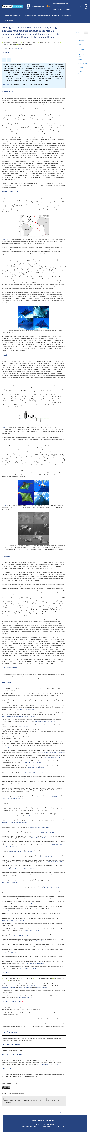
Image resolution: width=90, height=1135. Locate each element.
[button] (80, 6)
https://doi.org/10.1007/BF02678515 (27, 968)
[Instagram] (86, 8)
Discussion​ (81, 49)
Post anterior (6, 1112)
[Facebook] (86, 4)
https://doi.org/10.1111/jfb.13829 (10, 882)
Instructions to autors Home (60, 3)
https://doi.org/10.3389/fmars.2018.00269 (12, 910)
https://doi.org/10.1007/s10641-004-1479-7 (45, 721)
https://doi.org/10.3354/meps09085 (35, 767)
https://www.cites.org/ (22, 726)
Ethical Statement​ (83, 63)
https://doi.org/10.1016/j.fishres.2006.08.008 (33, 958)
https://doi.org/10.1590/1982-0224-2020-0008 (47, 1064)
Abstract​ (80, 38)
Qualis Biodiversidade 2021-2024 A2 (48, 15)
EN (6, 48)
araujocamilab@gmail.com (8, 987)
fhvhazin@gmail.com (41, 987)
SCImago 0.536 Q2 (30, 15)
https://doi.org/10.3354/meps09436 (36, 838)
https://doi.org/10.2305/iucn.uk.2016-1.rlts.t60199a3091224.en (45, 903)
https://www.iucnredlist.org (32, 815)
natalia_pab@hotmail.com (25, 987)
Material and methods (81, 43)
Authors (80, 56)
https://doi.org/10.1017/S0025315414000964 (13, 920)
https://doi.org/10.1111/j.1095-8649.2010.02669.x (21, 851)
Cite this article (19, 48)
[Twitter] (86, 6)
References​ (81, 54)
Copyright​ (82, 73)
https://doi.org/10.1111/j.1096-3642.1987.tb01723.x (47, 887)
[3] (2, 995)
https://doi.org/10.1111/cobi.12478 (35, 963)
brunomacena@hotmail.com (25, 997)
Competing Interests (82, 66)
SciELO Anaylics (9, 20)
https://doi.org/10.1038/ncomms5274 (42, 940)
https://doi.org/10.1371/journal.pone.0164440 (43, 832)
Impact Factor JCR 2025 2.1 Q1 (13, 15)
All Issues (67, 9)
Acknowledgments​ (83, 52)
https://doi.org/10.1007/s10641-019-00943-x (52, 862)
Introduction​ (81, 40)
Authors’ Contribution (81, 60)
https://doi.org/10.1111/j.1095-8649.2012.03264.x (52, 752)
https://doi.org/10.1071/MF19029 (26, 709)
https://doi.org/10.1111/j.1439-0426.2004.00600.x (51, 946)
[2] (2, 990)
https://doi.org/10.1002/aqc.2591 (10, 747)
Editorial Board (57, 9)
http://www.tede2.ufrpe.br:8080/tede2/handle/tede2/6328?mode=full (18, 716)
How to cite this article (83, 70)
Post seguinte (61, 1112)
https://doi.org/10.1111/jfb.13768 (31, 930)
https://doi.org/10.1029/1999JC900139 (21, 935)
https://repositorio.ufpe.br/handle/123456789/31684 (22, 868)
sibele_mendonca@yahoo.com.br (34, 985)
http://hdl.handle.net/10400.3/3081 (17, 915)
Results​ (80, 47)
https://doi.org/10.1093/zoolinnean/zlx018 (12, 952)
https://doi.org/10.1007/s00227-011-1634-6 (42, 856)
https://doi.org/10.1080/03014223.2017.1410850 (33, 772)
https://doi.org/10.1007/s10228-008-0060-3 (38, 827)
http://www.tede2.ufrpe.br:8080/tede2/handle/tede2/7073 (15, 822)
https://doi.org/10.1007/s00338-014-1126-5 (53, 757)
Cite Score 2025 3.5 (66, 15)
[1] (2, 983)
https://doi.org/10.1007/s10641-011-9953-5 (32, 762)
